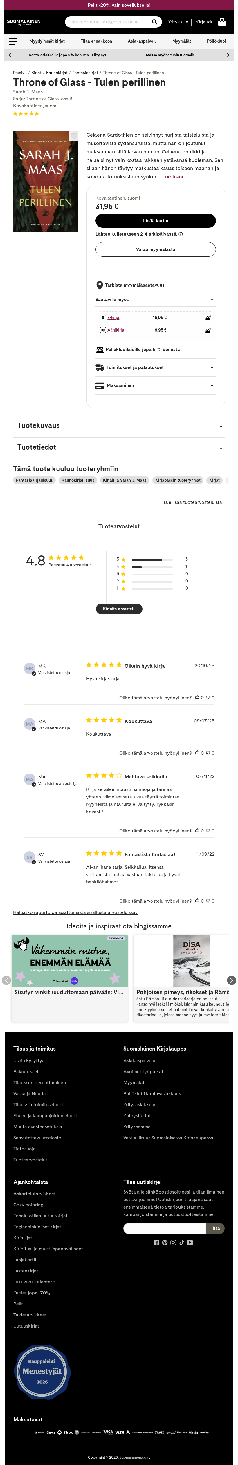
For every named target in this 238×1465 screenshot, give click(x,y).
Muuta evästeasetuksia (37, 1126)
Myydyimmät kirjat (47, 41)
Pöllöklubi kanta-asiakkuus (152, 1093)
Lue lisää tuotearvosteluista (193, 502)
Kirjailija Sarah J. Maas (125, 480)
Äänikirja (115, 330)
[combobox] (113, 22)
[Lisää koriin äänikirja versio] (208, 330)
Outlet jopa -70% (31, 1293)
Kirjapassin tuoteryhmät (178, 480)
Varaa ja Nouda (29, 1093)
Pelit (18, 1304)
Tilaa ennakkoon (96, 41)
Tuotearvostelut (30, 1159)
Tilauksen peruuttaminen (39, 1082)
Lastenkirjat (25, 1271)
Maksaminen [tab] (120, 385)
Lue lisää (172, 176)
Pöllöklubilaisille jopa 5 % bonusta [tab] (143, 349)
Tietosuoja (24, 1148)
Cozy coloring (28, 1204)
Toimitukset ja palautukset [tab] (135, 367)
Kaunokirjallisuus (78, 480)
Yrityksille (178, 22)
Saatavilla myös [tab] (112, 299)
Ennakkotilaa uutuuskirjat (40, 1215)
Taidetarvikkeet (30, 1315)
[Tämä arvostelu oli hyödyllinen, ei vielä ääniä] (197, 698)
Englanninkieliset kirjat (37, 1226)
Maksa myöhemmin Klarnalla (170, 55)
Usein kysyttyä (29, 1060)
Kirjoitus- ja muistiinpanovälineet (48, 1249)
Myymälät (181, 41)
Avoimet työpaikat (143, 1071)
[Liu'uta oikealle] (228, 55)
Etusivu (20, 72)
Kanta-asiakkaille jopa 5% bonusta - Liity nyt (67, 55)
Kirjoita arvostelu (119, 608)
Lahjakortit (25, 1260)
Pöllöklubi (216, 41)
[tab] (119, 426)
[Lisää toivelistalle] (74, 136)
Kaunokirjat (57, 72)
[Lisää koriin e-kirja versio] (208, 318)
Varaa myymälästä (155, 249)
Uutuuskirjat (26, 1326)
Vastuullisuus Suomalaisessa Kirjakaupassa (168, 1137)
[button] (13, 41)
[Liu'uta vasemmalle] (10, 55)
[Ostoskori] (222, 21)
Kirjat (36, 72)
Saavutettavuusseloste (37, 1137)
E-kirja (113, 317)
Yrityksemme (137, 1126)
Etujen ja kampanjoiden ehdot (45, 1115)
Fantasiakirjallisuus (34, 480)
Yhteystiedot (137, 1115)
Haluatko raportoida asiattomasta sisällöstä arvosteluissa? (75, 912)
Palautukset (26, 1071)
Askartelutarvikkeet (34, 1193)
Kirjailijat (22, 1238)
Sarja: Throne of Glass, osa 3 (42, 99)
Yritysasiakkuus (139, 1104)
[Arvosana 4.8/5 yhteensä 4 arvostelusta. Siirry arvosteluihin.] (27, 113)
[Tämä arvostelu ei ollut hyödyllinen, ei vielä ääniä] (208, 698)
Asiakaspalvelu (142, 41)
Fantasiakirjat (85, 72)
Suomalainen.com (134, 1457)
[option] (67, 55)
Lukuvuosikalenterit (34, 1282)
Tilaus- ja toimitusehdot (38, 1104)
